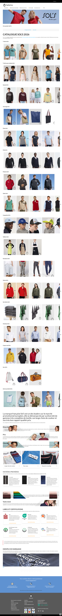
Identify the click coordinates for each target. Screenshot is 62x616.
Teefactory (21, 615)
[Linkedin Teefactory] (42, 610)
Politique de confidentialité (28, 601)
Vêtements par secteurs (23, 7)
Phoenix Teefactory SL (27, 615)
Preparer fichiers (13, 604)
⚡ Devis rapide (30, 7)
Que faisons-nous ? (41, 601)
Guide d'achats (13, 605)
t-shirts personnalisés (25, 37)
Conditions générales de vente (29, 604)
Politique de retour (14, 608)
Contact (54, 1)
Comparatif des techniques (15, 609)
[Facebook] (40, 610)
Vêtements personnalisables (14, 7)
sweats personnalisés (32, 37)
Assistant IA (6, 7)
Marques (12, 601)
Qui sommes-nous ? (37, 7)
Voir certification (12, 523)
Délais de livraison (14, 607)
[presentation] (60, 52)
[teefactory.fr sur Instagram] (38, 610)
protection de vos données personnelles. (36, 590)
